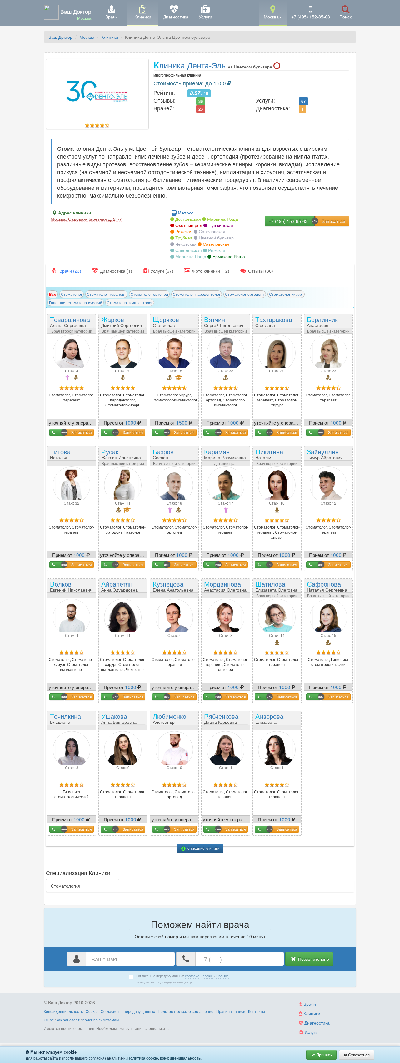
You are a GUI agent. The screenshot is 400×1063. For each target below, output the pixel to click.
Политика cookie (143, 1058)
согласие (192, 975)
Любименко (169, 720)
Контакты (256, 1011)
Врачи (309, 1004)
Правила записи (230, 1011)
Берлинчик (322, 323)
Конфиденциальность (63, 1011)
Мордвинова (225, 585)
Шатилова (276, 585)
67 (303, 101)
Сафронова (327, 585)
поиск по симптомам (100, 1019)
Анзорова (269, 720)
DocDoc (222, 975)
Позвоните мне (313, 959)
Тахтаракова (273, 323)
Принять (323, 1055)
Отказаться (358, 1055)
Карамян (225, 453)
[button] (273, 12)
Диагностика (316, 1023)
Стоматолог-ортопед (149, 294)
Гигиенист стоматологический (75, 302)
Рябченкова (221, 718)
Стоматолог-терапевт (106, 294)
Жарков (121, 321)
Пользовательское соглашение (185, 1011)
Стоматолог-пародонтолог (196, 294)
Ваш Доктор (60, 37)
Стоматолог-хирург (286, 294)
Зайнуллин (324, 453)
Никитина (271, 456)
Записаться (81, 432)
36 (200, 101)
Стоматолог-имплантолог (129, 302)
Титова (66, 456)
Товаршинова (70, 321)
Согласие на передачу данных (128, 1011)
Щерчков (168, 323)
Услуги (310, 1032)
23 (200, 109)
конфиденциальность (180, 1058)
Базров (168, 456)
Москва (86, 37)
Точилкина (66, 720)
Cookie (92, 1011)
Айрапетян (119, 585)
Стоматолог (71, 294)
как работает (68, 1019)
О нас (49, 1019)
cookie (208, 975)
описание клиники (203, 848)
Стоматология (65, 886)
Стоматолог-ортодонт (244, 294)
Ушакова (119, 718)
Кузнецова (173, 585)
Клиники (109, 37)
